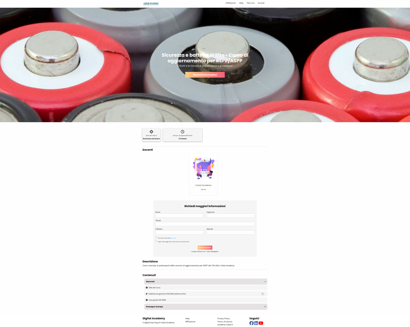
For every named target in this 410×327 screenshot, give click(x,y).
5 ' (262, 294)
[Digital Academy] (151, 4)
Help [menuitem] (241, 3)
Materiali (150, 281)
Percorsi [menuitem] (250, 3)
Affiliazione (190, 321)
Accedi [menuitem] (261, 3)
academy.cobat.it (225, 324)
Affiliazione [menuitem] (231, 3)
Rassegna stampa (154, 306)
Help (187, 318)
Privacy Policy (223, 318)
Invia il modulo (205, 247)
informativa (173, 238)
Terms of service (224, 321)
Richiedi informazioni (205, 74)
